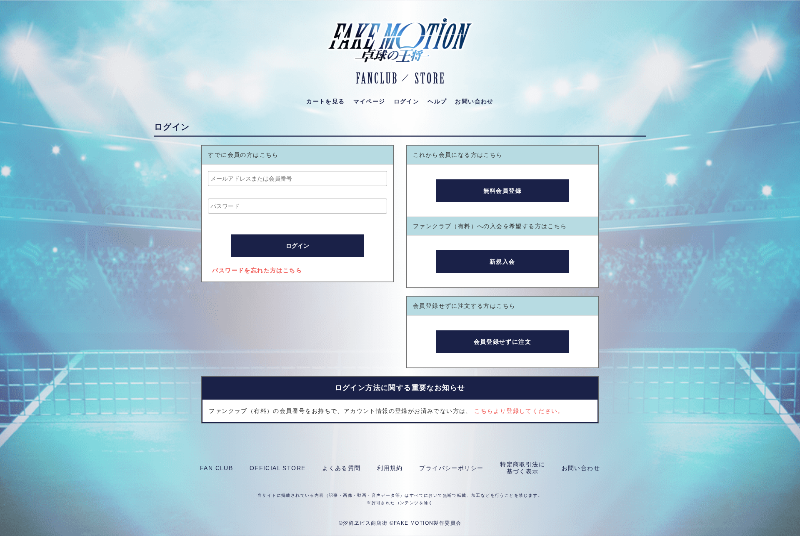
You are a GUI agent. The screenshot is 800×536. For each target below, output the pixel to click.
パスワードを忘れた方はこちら (257, 270)
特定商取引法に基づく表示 (522, 468)
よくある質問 (341, 468)
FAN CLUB (216, 468)
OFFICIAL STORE (278, 468)
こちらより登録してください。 (519, 411)
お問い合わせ (581, 468)
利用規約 (390, 468)
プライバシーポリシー (451, 468)
